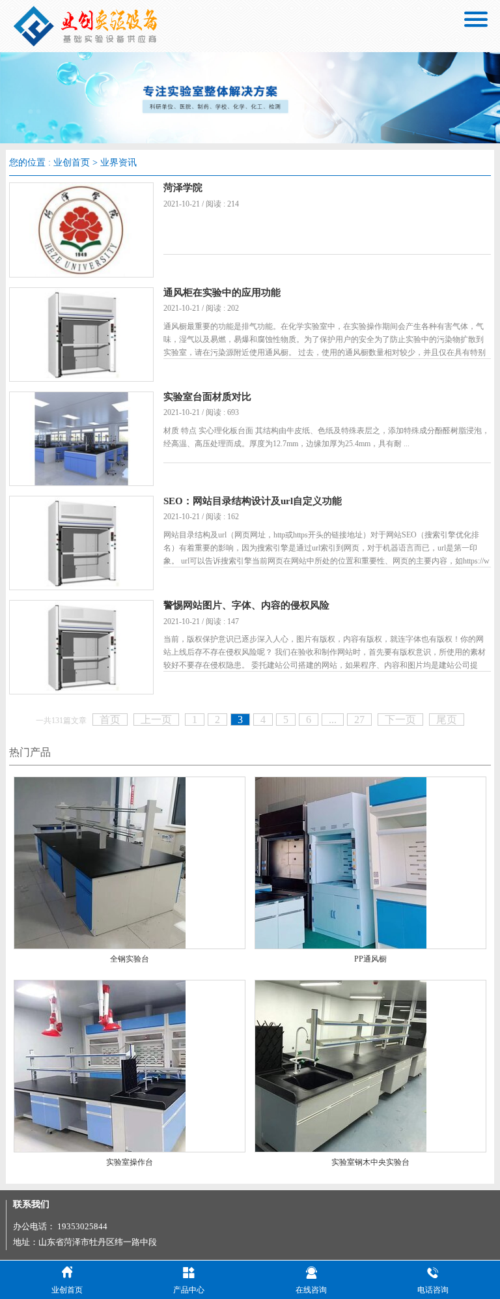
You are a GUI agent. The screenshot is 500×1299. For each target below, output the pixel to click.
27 (359, 719)
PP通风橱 (370, 959)
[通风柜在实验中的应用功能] (81, 333)
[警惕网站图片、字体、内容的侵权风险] (81, 645)
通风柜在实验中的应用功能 (222, 292)
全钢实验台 (129, 959)
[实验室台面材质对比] (81, 437)
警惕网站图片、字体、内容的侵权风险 (246, 605)
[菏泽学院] (81, 229)
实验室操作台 (129, 1162)
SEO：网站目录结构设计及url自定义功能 (252, 501)
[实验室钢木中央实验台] (340, 1065)
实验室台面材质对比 (207, 397)
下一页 (400, 719)
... (333, 719)
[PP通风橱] (340, 862)
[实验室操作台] (100, 1065)
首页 (110, 719)
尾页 (446, 719)
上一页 (156, 719)
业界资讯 (118, 162)
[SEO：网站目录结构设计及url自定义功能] (81, 541)
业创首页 (71, 162)
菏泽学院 (182, 187)
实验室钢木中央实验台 (370, 1162)
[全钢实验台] (100, 862)
